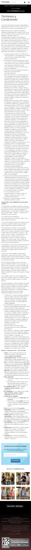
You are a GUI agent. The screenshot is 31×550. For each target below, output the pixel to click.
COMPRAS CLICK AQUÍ (15, 11)
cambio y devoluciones (9, 303)
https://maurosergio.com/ (13, 365)
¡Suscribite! (15, 460)
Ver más (18, 531)
